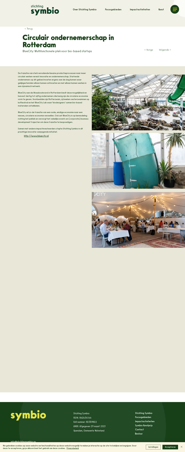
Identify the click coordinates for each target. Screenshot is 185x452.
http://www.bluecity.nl (36, 136)
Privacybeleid (72, 448)
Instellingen (153, 447)
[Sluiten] (181, 447)
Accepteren (170, 447)
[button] (175, 9)
